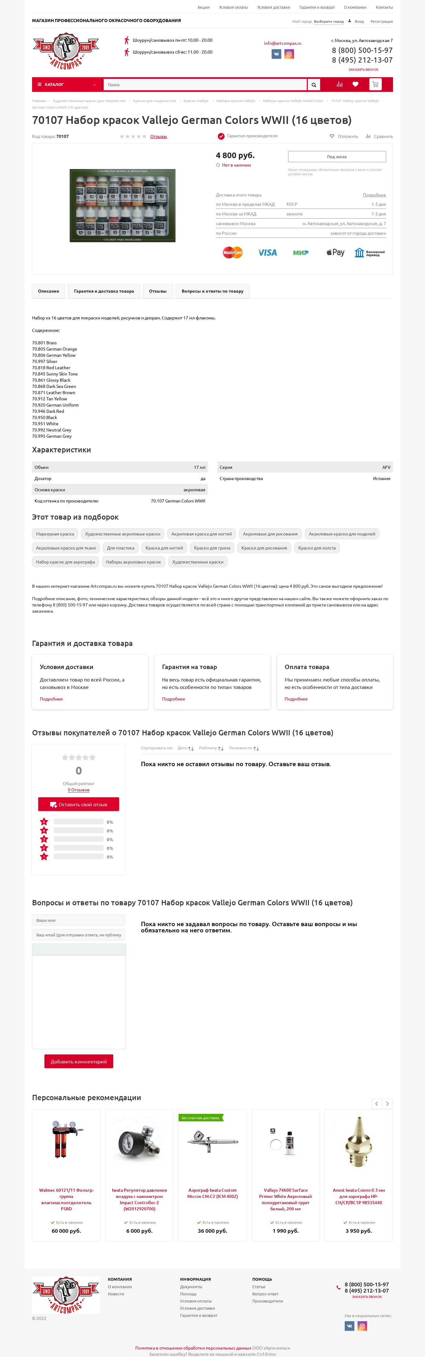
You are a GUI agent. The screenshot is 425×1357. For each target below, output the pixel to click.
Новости (116, 1293)
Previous (377, 1104)
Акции (204, 7)
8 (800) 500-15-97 (362, 49)
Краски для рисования (264, 547)
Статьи (258, 1286)
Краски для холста (317, 547)
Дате (182, 747)
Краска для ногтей (164, 547)
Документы (191, 1286)
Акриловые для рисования (270, 533)
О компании (355, 7)
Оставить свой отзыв (83, 804)
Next (387, 1104)
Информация (195, 1279)
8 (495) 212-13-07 (362, 59)
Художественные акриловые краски (122, 533)
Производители (267, 1300)
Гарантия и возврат (317, 7)
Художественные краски (197, 561)
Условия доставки (273, 7)
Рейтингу (208, 747)
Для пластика (120, 547)
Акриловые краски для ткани (66, 547)
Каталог (54, 84)
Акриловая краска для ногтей (201, 533)
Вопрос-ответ (265, 1293)
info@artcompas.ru (282, 43)
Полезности (240, 747)
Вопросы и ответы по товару (213, 291)
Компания (120, 1279)
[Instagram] (289, 54)
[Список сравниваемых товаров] (340, 86)
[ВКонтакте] (276, 54)
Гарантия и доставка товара (104, 291)
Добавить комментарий (79, 1061)
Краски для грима (212, 547)
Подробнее (374, 194)
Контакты (384, 7)
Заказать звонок (363, 69)
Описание (48, 291)
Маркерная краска (55, 533)
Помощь (262, 1279)
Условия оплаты (233, 7)
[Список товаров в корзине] (376, 88)
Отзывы (158, 136)
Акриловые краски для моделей (342, 533)
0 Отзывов (79, 789)
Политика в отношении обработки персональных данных (193, 1347)
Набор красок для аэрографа (65, 561)
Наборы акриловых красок (133, 561)
